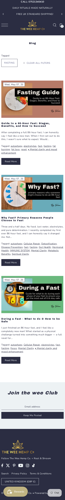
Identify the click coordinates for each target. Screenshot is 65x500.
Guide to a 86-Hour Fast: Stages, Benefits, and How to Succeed (25, 124)
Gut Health (45, 247)
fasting (9, 62)
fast (40, 146)
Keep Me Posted (33, 415)
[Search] (55, 24)
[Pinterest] (14, 465)
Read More (11, 161)
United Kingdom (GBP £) (20, 481)
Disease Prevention (12, 247)
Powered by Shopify (46, 493)
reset (24, 149)
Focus (13, 348)
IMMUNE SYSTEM (20, 250)
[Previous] (3, 14)
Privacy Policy (19, 473)
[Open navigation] (5, 25)
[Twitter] (8, 465)
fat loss (15, 149)
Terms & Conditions (41, 473)
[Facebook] (2, 465)
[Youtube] (20, 465)
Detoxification (49, 243)
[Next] (61, 14)
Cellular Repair (32, 243)
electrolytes (30, 146)
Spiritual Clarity (20, 254)
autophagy (16, 146)
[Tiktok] (33, 465)
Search (5, 473)
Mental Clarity (39, 250)
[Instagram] (27, 465)
